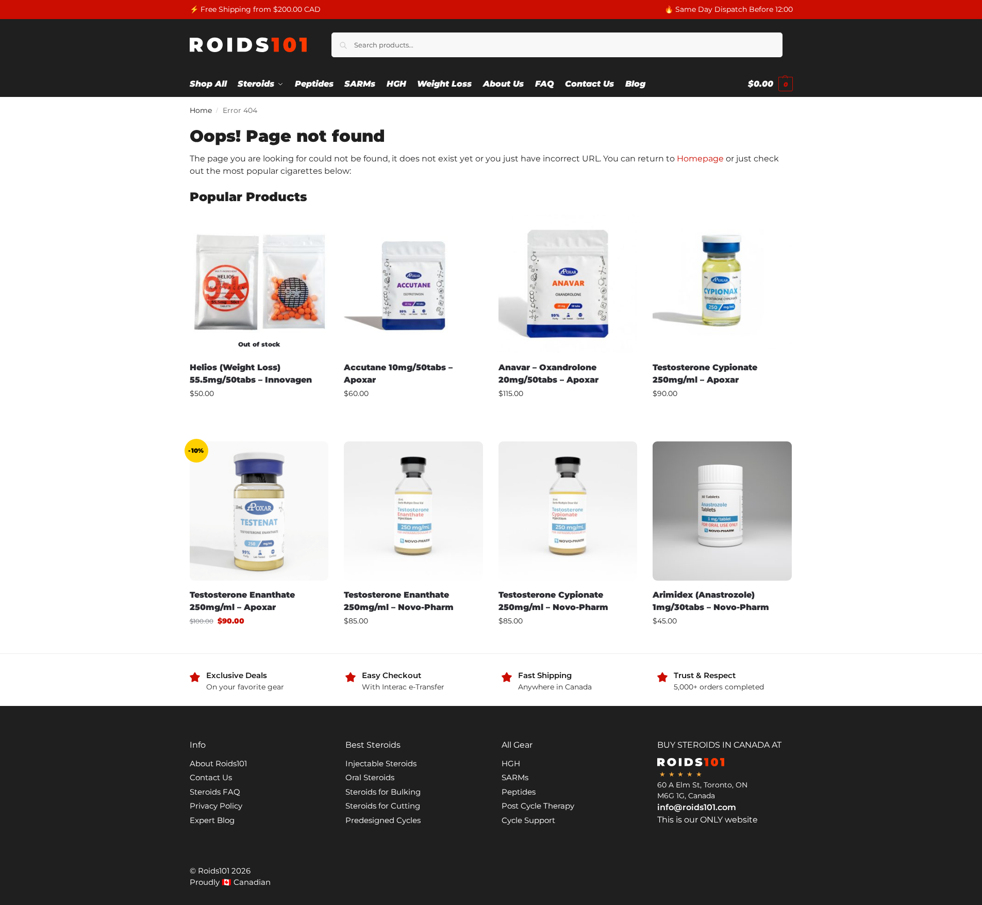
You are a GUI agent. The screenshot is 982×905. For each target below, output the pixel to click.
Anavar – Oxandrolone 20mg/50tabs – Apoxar (548, 374)
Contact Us (211, 777)
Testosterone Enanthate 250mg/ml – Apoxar (242, 601)
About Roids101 (218, 763)
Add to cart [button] (413, 415)
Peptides (519, 792)
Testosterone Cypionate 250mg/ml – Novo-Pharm (553, 601)
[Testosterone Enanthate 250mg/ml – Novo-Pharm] (413, 511)
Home (201, 110)
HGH (511, 763)
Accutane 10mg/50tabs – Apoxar (398, 374)
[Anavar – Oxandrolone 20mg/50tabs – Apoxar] (568, 284)
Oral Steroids (369, 777)
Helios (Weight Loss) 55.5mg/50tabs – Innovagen (251, 374)
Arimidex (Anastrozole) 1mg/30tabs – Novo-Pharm (711, 601)
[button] (770, 84)
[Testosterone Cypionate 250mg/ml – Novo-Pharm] (568, 511)
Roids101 (213, 871)
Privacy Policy (216, 806)
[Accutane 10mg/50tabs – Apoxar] (413, 284)
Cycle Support (528, 820)
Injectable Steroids (381, 763)
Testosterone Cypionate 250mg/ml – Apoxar (705, 374)
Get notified (259, 415)
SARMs (515, 777)
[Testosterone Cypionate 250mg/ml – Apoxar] (722, 284)
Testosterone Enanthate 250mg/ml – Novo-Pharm (399, 601)
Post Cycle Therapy (538, 806)
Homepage (700, 158)
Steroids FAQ (215, 792)
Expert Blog (212, 820)
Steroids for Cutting (382, 806)
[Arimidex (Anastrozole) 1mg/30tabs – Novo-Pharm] (722, 511)
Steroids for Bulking (383, 792)
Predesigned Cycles (383, 820)
